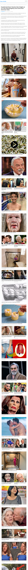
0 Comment (11, 11)
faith (5, 11)
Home (1, 4)
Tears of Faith (3, 1)
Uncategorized (4, 4)
